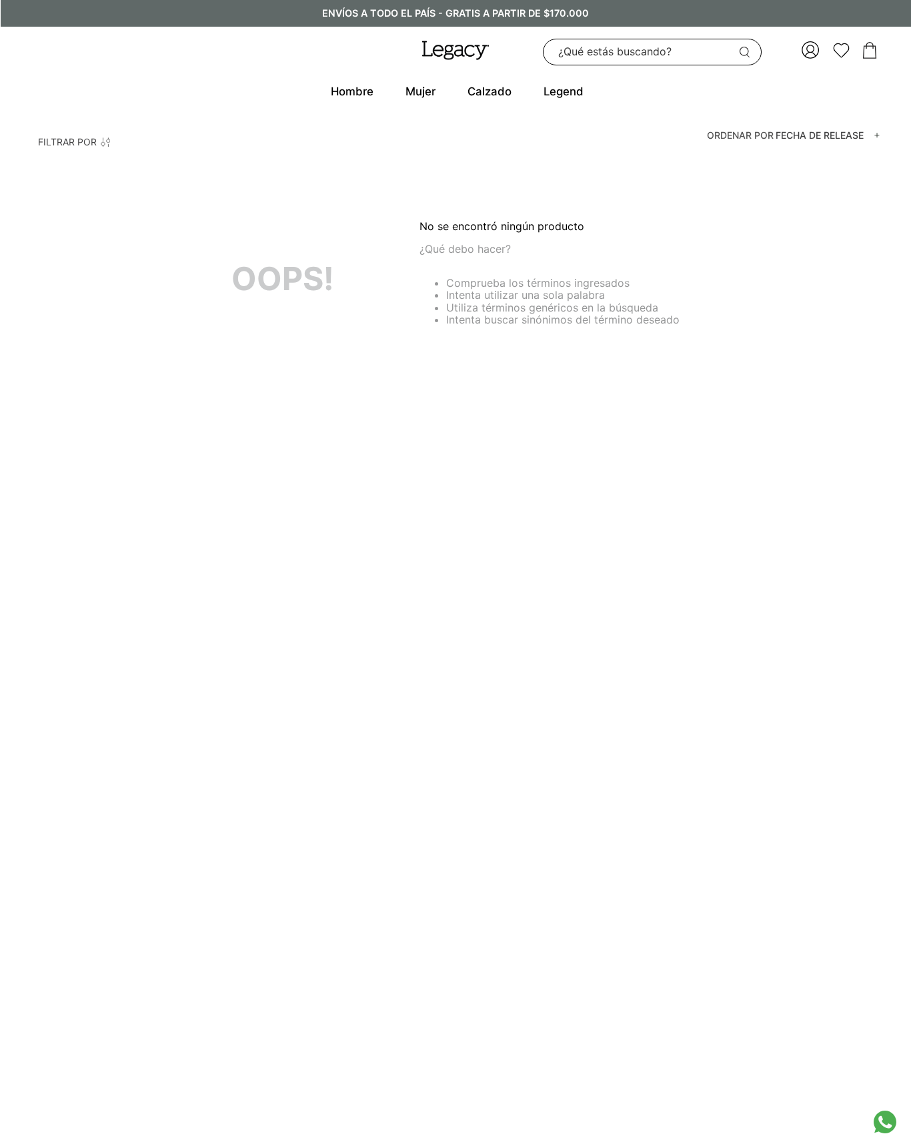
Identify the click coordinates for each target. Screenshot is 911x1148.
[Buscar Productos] (748, 52)
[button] (74, 141)
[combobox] (652, 52)
